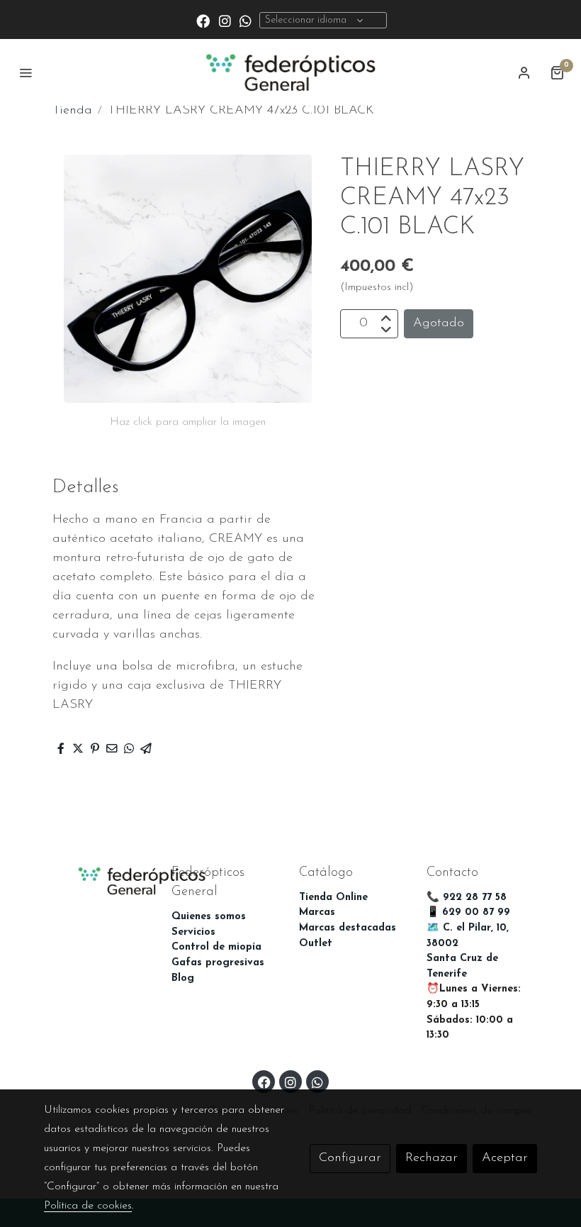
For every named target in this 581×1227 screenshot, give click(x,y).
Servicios (193, 932)
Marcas (317, 912)
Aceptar (505, 1158)
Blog (182, 978)
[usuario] (524, 72)
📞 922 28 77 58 (467, 897)
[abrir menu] (25, 72)
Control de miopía (216, 947)
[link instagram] (225, 20)
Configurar (350, 1158)
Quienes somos (208, 916)
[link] (290, 72)
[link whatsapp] (245, 20)
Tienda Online (333, 897)
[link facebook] (203, 20)
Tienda (72, 110)
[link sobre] (99, 879)
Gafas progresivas (217, 962)
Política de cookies (88, 1205)
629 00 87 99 (476, 912)
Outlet (315, 943)
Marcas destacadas (347, 928)
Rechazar (431, 1158)
